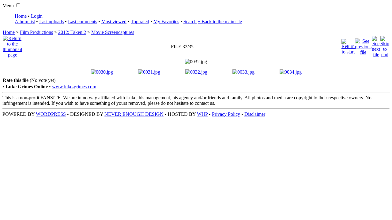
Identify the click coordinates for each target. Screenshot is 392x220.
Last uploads (51, 21)
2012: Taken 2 (72, 32)
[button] (18, 5)
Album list (25, 21)
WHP (202, 114)
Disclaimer (254, 114)
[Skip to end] (384, 45)
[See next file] (376, 45)
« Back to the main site (220, 21)
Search (190, 21)
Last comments (82, 21)
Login (37, 16)
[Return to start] (348, 45)
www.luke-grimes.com (74, 86)
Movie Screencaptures (112, 32)
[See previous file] (363, 45)
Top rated (140, 21)
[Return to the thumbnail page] (12, 45)
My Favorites (166, 21)
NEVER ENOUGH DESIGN (134, 114)
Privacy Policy (226, 114)
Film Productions (36, 32)
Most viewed (113, 21)
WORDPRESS (51, 114)
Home (21, 16)
